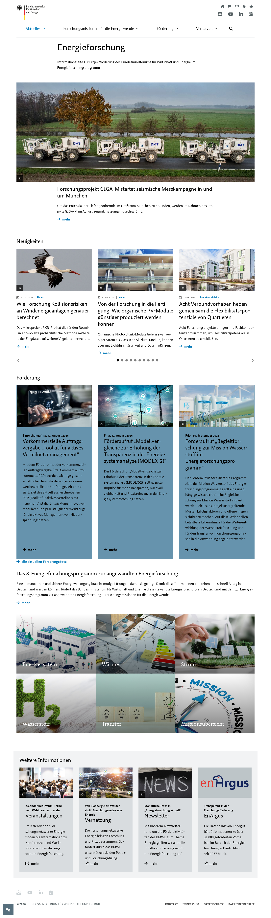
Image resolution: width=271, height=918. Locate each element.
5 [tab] (135, 360)
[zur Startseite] (222, 6)
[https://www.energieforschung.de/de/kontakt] (229, 6)
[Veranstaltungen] (251, 14)
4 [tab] (131, 360)
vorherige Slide (18, 360)
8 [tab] (148, 360)
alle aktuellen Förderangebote (44, 561)
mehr (66, 219)
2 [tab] (122, 360)
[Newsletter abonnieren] (220, 14)
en (237, 6)
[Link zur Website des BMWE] (31, 10)
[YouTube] (230, 14)
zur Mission (36, 653)
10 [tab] (157, 360)
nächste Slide (253, 360)
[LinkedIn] (241, 14)
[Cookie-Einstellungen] (8, 909)
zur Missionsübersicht (202, 712)
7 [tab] (144, 360)
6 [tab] (139, 360)
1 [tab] (118, 360)
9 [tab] (153, 360)
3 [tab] (126, 360)
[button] (35, 28)
